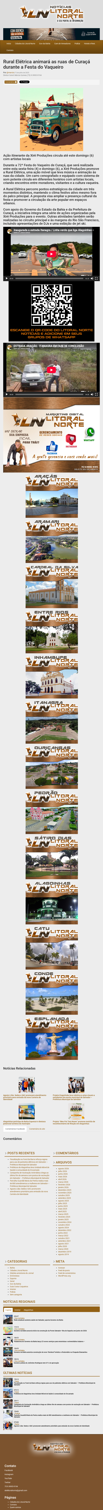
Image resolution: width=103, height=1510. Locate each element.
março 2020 (63, 1249)
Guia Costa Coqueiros (19, 1286)
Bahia (12, 1268)
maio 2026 (62, 1177)
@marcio (10, 72)
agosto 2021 (63, 1244)
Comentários (10, 82)
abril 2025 (62, 1211)
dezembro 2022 (64, 1230)
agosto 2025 (63, 1201)
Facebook (9, 1470)
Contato (10, 50)
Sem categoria (16, 1295)
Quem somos (15, 1507)
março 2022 (63, 1236)
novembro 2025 (64, 1193)
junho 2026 (63, 1174)
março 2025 (63, 1214)
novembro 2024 (64, 1222)
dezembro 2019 (64, 1252)
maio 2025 (62, 1209)
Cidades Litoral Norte (18, 1270)
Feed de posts (64, 1270)
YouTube (8, 1478)
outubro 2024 (64, 1225)
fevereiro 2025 (64, 1217)
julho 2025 (62, 1203)
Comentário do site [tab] (37, 1129)
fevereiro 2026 (64, 1185)
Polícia (77, 43)
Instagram (9, 1474)
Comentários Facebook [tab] (15, 1129)
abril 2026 (62, 1179)
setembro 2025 (64, 1198)
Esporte (13, 1278)
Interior (13, 1289)
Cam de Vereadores (62, 43)
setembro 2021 (64, 1241)
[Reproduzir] (6, 278)
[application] (51, 254)
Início (9, 43)
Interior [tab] (17, 1310)
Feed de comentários (67, 1273)
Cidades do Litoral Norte (25, 43)
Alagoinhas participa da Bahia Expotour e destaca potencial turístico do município (24, 1122)
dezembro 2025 (64, 1190)
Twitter (7, 1482)
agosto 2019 (63, 1254)
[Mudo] (92, 278)
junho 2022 (63, 1233)
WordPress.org (64, 1276)
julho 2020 (62, 1246)
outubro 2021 (64, 1238)
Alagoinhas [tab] (28, 1310)
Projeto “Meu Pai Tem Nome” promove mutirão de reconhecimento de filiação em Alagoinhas (74, 1122)
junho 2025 (63, 1206)
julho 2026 (62, 1171)
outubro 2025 (64, 1195)
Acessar (61, 1268)
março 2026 (63, 1182)
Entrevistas (14, 1276)
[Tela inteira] (96, 278)
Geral (12, 1281)
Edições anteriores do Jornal (22, 1273)
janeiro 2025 (63, 1219)
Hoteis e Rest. (89, 43)
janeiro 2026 (63, 1187)
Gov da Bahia (44, 43)
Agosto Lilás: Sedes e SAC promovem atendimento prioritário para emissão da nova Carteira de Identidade (24, 1097)
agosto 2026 (63, 1168)
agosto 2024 (63, 1227)
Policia (12, 1292)
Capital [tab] (8, 1310)
